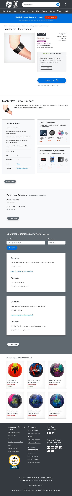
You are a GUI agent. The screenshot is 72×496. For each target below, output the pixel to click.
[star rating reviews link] (61, 33)
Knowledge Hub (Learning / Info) (15, 443)
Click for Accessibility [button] (33, 459)
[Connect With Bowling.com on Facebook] (48, 433)
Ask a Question (62, 40)
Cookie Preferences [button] (33, 456)
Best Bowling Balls (13, 448)
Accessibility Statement (34, 462)
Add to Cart (50, 80)
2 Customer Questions (37, 195)
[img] (48, 450)
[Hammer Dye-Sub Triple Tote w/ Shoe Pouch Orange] (43, 159)
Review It (11, 209)
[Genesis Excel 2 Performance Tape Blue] (52, 159)
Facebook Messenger (34, 443)
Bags (15, 11)
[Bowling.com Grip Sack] (61, 132)
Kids (32, 11)
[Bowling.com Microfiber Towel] (43, 132)
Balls (3, 11)
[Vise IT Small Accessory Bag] (61, 159)
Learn (61, 11)
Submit (12, 248)
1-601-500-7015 (35, 433)
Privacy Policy (31, 453)
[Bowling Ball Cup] (52, 132)
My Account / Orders (14, 432)
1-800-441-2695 (33, 430)
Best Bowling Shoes (13, 451)
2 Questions (63, 38)
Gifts (38, 11)
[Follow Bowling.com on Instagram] (53, 433)
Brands (52, 11)
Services (10, 439)
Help (69, 11)
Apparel (44, 11)
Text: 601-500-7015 (34, 439)
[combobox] (39, 4)
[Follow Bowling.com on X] (50, 433)
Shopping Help (12, 435)
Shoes (9, 11)
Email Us (31, 436)
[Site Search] (57, 4)
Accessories (24, 11)
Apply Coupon (50, 17)
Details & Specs (47, 68)
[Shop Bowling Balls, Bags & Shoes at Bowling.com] (12, 4)
